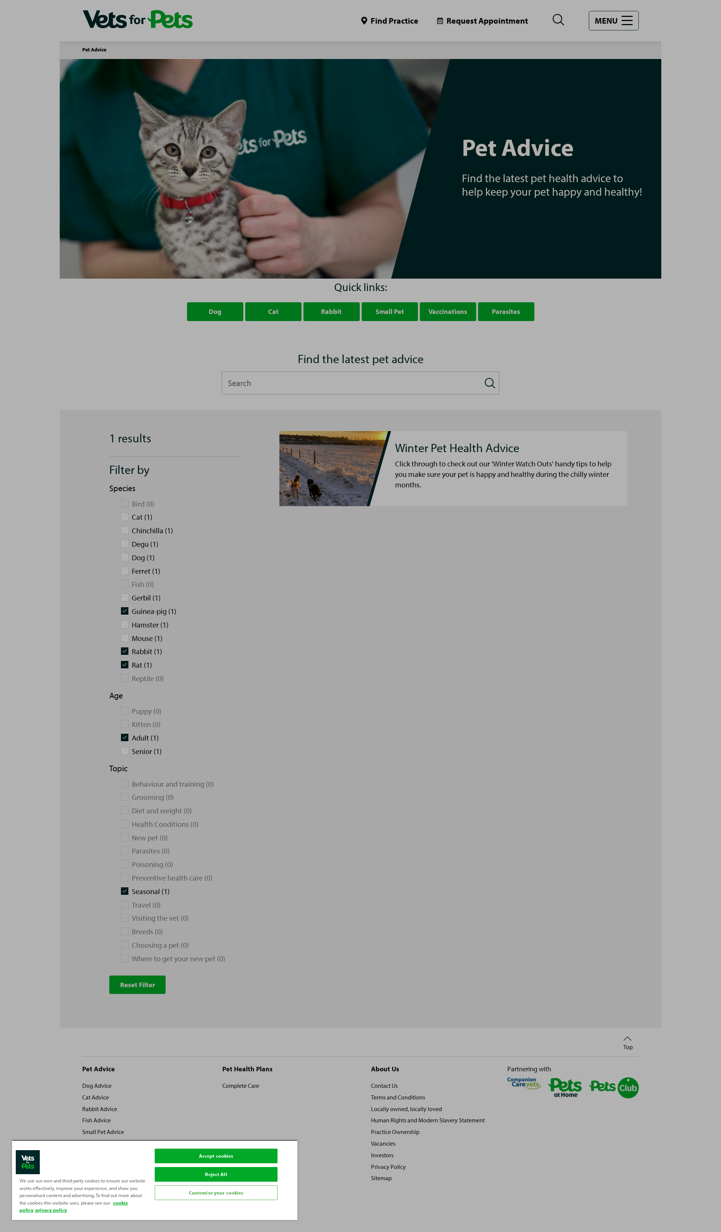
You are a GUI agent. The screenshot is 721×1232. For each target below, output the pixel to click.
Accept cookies (216, 1156)
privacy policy (51, 1210)
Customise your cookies (216, 1193)
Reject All (216, 1174)
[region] (154, 1180)
